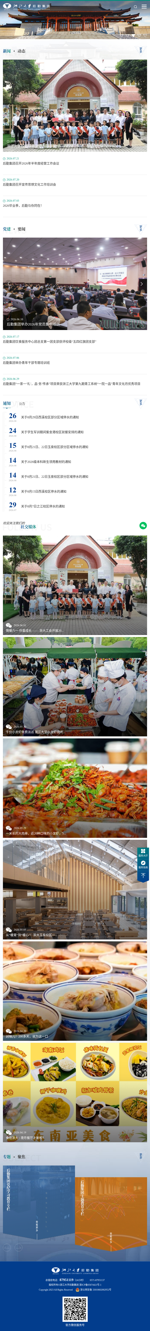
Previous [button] (8, 105)
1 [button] (122, 35)
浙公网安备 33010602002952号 (95, 1289)
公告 (22, 403)
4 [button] (139, 35)
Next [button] (141, 105)
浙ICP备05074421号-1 (90, 1285)
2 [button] (127, 35)
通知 (7, 403)
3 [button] (133, 35)
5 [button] (145, 35)
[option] (38, 1203)
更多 (140, 50)
